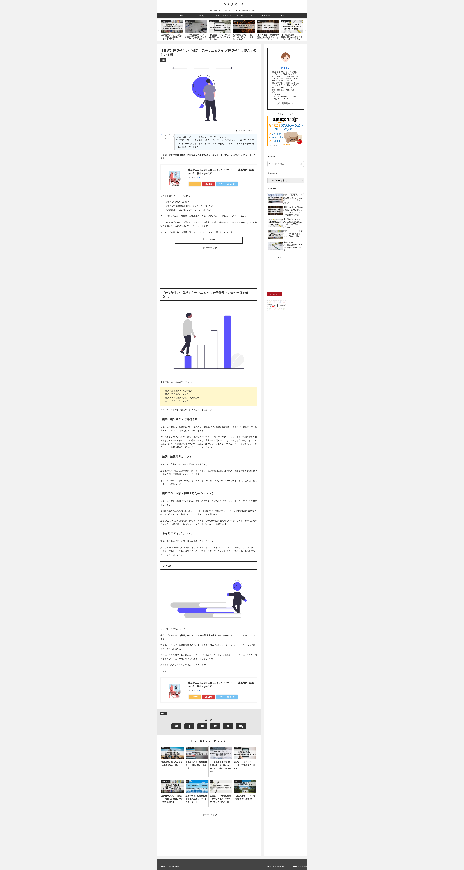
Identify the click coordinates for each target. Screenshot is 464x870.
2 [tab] (232, 43)
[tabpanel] (172, 29)
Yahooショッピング (227, 184)
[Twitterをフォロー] (278, 103)
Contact (163, 866)
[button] (301, 164)
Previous (158, 30)
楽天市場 (208, 184)
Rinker (198, 177)
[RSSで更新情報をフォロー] (292, 103)
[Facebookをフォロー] (282, 103)
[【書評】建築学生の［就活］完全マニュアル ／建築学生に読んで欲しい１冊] (202, 726)
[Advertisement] (208, 266)
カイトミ (285, 68)
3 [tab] (235, 43)
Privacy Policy (174, 866)
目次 (206, 239)
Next (305, 30)
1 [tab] (228, 43)
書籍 (164, 713)
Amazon (195, 184)
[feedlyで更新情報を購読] (288, 103)
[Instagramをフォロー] (285, 103)
